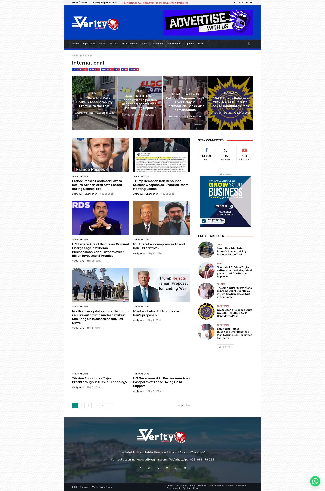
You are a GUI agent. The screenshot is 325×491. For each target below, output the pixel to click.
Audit (124, 69)
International (80, 176)
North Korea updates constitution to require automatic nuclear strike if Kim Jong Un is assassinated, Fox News (100, 317)
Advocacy (94, 69)
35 (103, 405)
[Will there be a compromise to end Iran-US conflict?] (161, 218)
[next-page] (110, 405)
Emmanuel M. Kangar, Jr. (84, 194)
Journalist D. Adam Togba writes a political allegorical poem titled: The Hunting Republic (234, 272)
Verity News (78, 261)
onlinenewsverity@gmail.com (147, 459)
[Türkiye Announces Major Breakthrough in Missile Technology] (100, 352)
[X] (243, 3)
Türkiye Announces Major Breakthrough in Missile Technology (99, 380)
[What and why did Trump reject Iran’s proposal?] (161, 285)
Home (75, 55)
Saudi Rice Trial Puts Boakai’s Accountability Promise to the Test (231, 251)
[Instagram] (239, 3)
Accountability (79, 69)
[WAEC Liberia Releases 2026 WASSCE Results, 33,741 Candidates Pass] (230, 103)
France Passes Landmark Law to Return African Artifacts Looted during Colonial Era (97, 185)
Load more (224, 346)
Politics (185, 89)
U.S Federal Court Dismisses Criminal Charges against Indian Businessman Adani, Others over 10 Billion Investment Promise (100, 250)
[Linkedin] (158, 468)
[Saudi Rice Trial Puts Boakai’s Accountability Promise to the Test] (94, 103)
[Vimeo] (247, 3)
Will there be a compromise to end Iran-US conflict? (159, 246)
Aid (117, 69)
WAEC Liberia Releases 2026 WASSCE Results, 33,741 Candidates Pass (234, 313)
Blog (140, 91)
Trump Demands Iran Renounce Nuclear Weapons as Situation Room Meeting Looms (160, 185)
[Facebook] (235, 3)
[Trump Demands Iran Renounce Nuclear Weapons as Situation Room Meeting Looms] (161, 155)
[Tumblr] (176, 468)
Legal (94, 93)
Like (206, 148)
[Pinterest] (167, 468)
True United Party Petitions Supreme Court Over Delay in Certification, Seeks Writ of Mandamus (234, 292)
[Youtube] (251, 3)
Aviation (134, 69)
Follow (226, 148)
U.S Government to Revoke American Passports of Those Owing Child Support (161, 382)
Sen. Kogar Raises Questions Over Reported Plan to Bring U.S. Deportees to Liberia (234, 333)
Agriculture (107, 69)
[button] (249, 44)
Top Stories (230, 93)
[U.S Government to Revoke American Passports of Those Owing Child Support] (161, 352)
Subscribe (245, 148)
